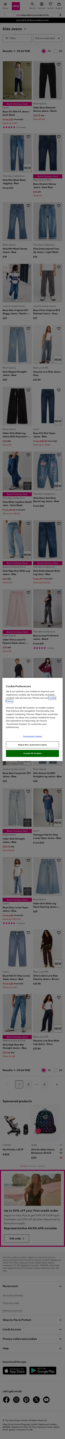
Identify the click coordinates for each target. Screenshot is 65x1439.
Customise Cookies (32, 736)
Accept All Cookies (32, 753)
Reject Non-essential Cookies (32, 744)
